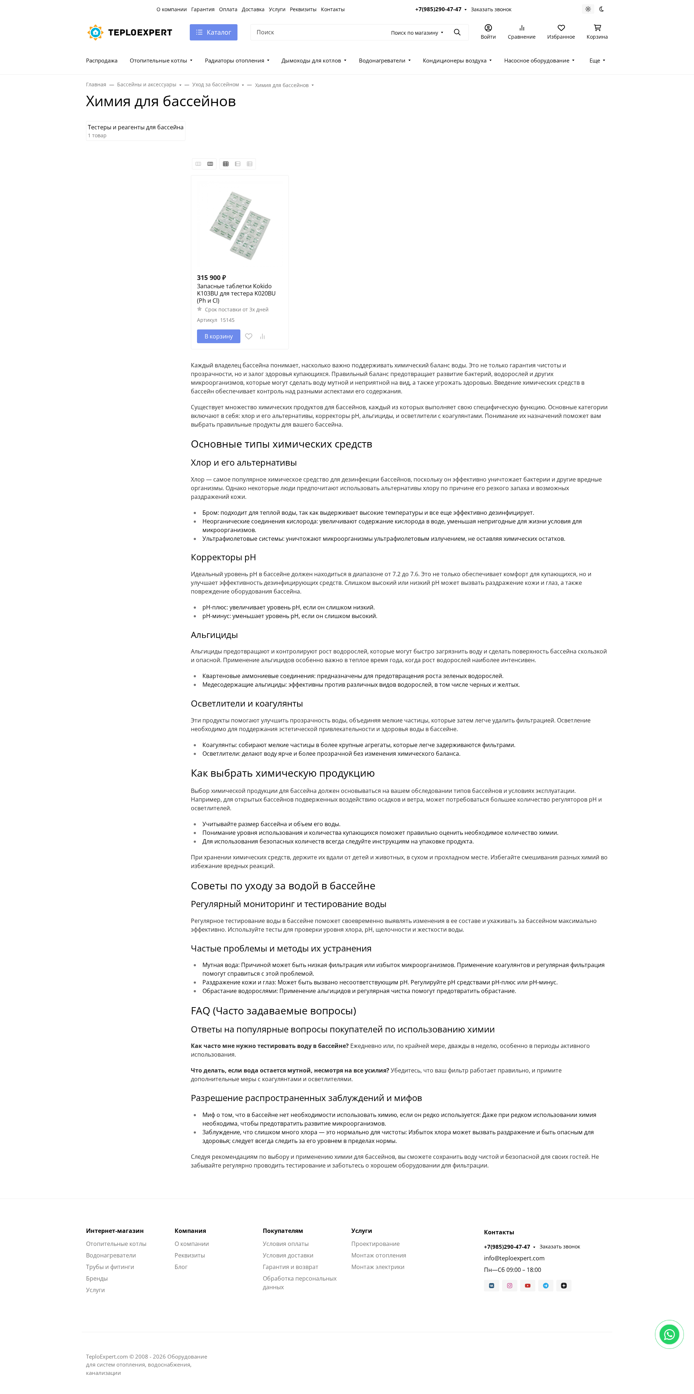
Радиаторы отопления (234, 60)
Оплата (228, 9)
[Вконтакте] (491, 1285)
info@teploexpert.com (514, 1258)
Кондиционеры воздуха (455, 60)
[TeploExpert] (132, 31)
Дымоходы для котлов (311, 60)
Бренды (97, 1278)
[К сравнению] (262, 336)
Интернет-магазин (115, 1231)
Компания (190, 1231)
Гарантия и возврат (290, 1267)
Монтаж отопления (378, 1255)
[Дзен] (563, 1285)
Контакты (333, 9)
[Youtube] (527, 1285)
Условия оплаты (286, 1244)
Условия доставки (288, 1255)
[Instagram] (509, 1285)
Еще (595, 60)
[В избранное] (248, 336)
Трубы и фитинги (110, 1267)
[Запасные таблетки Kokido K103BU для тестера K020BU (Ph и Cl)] (240, 224)
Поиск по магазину (414, 32)
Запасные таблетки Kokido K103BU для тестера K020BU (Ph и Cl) (236, 293)
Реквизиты (303, 9)
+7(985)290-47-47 (438, 9)
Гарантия (203, 9)
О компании (172, 9)
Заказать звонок (491, 9)
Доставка (253, 9)
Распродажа (101, 60)
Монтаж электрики (377, 1267)
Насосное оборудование (536, 60)
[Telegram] (545, 1285)
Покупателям (283, 1231)
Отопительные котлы (158, 60)
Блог (181, 1267)
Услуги (277, 9)
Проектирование (375, 1244)
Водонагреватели (382, 60)
